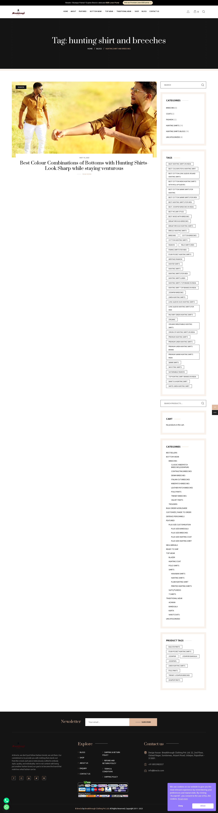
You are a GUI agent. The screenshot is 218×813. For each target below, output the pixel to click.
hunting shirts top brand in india (182, 283)
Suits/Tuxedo (175, 590)
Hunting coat (175, 561)
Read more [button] (183, 799)
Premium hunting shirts (178, 337)
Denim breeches (178, 475)
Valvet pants (177, 500)
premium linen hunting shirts (181, 342)
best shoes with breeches (179, 216)
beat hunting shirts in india (180, 164)
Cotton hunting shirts (178, 240)
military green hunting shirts (181, 315)
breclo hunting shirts (178, 230)
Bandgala (173, 607)
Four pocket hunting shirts (180, 254)
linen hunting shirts (177, 297)
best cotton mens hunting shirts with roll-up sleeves (182, 183)
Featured (170, 520)
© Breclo (79, 809)
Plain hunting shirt (179, 582)
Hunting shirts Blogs (175, 131)
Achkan (172, 602)
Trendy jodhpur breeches (179, 675)
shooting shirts (175, 367)
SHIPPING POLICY (111, 777)
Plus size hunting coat (181, 537)
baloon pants (174, 647)
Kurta (171, 611)
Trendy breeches (179, 496)
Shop (82, 758)
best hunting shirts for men (180, 202)
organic (172, 319)
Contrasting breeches (181, 471)
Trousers (173, 504)
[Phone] (6, 800)
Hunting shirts (177, 578)
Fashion (21, 87)
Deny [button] (180, 806)
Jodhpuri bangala (189, 656)
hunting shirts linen (177, 278)
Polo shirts (174, 566)
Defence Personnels (175, 516)
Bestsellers (171, 453)
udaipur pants (174, 680)
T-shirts (172, 594)
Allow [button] (202, 806)
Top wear (170, 553)
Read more (87, 174)
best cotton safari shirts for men (183, 197)
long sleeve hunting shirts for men (181, 308)
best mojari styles (176, 212)
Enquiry (83, 768)
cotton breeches (189, 235)
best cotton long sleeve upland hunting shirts (182, 175)
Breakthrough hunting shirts (181, 226)
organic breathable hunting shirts (180, 325)
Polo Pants (176, 492)
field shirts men (187, 245)
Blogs (82, 752)
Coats (169, 114)
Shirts (171, 570)
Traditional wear (174, 598)
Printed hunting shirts (181, 586)
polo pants (173, 670)
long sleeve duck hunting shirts (182, 302)
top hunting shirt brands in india (182, 376)
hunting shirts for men (178, 273)
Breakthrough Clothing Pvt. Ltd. (96, 809)
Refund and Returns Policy (109, 762)
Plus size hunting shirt (181, 541)
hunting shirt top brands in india (182, 287)
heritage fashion (175, 259)
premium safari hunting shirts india (181, 356)
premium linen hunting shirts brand (181, 348)
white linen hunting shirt (179, 386)
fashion (172, 245)
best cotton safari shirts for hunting (181, 191)
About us (84, 763)
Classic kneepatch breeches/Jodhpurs (180, 466)
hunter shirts (174, 264)
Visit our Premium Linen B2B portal (136, 3)
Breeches (170, 108)
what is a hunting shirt (178, 381)
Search (203, 403)
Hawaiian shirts (178, 574)
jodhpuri (172, 656)
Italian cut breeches (180, 479)
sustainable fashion (177, 372)
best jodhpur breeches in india (181, 207)
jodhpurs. (173, 661)
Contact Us (85, 774)
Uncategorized (173, 137)
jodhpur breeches (176, 292)
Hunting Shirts (172, 126)
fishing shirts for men (177, 250)
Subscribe (146, 722)
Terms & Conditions (107, 770)
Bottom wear (172, 457)
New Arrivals (172, 545)
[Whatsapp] (6, 807)
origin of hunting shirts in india (182, 332)
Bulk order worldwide (176, 508)
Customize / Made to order (178, 512)
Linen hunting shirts (177, 666)
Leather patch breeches (182, 488)
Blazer (172, 557)
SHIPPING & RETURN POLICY (111, 753)
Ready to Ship (172, 549)
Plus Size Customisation (180, 525)
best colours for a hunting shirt (182, 169)
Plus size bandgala (179, 529)
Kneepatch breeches (180, 484)
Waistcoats (174, 615)
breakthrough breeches (178, 221)
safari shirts (174, 362)
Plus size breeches (179, 533)
